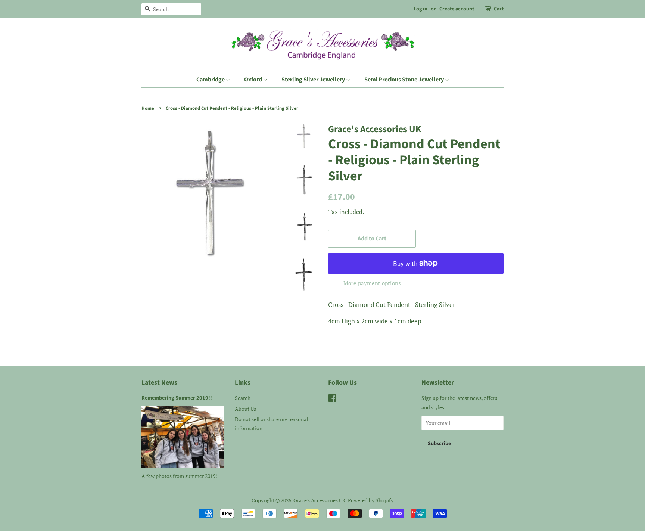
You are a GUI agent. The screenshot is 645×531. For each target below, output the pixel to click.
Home (147, 108)
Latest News (159, 382)
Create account (456, 9)
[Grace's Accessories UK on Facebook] (332, 399)
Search (242, 397)
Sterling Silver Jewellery (313, 79)
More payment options (372, 283)
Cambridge (211, 79)
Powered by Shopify (370, 500)
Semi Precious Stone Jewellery (404, 79)
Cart (499, 9)
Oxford (253, 79)
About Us (245, 408)
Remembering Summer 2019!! (176, 398)
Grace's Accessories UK (319, 500)
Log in (420, 9)
